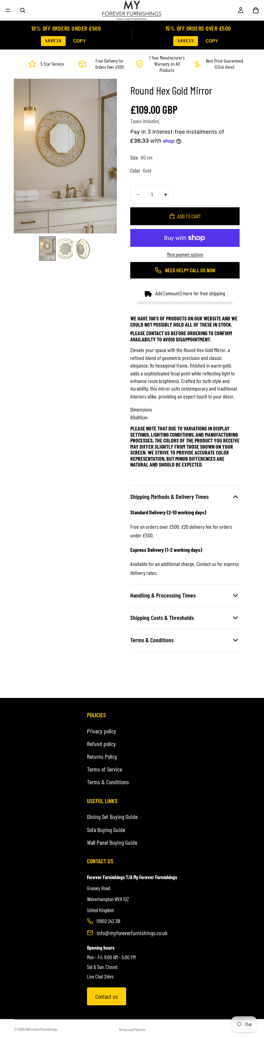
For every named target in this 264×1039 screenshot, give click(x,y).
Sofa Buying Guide (106, 829)
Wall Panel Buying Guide (112, 842)
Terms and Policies (132, 1029)
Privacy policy (101, 731)
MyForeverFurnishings (41, 1029)
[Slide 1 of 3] (47, 248)
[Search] (22, 10)
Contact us (106, 996)
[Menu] (8, 10)
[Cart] (255, 10)
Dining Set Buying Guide (112, 816)
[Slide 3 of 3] (83, 248)
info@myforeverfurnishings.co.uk (132, 933)
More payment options (185, 254)
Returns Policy (102, 756)
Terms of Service (104, 769)
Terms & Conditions (108, 782)
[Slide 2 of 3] (65, 248)
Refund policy (101, 743)
